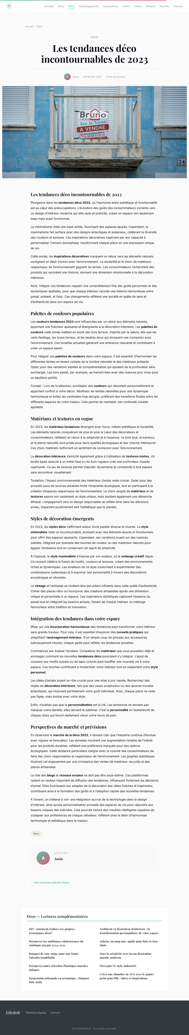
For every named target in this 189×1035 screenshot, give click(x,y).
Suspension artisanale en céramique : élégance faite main (59, 980)
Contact (55, 1012)
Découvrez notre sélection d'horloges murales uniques (58, 968)
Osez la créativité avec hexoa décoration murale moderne (125, 955)
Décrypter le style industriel (118, 966)
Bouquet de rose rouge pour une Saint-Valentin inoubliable (54, 955)
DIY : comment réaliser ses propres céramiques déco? (52, 931)
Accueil (49, 6)
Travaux (178, 6)
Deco (71, 6)
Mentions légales (36, 1012)
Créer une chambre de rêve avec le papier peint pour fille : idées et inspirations (127, 976)
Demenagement (89, 6)
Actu (61, 6)
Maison (150, 6)
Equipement (110, 6)
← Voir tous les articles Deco (50, 882)
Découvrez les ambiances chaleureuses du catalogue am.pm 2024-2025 (56, 943)
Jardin (138, 6)
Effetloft (13, 1012)
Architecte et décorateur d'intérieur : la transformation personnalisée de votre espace (129, 931)
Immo (126, 6)
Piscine (164, 6)
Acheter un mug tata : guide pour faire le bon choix (128, 943)
